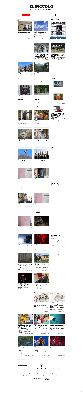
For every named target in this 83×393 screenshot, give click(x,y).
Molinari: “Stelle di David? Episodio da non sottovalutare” (25, 205)
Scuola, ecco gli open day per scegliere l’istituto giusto (40, 326)
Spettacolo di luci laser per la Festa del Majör (57, 348)
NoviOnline (37, 375)
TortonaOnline (53, 375)
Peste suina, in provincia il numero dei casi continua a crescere (56, 305)
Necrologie (58, 15)
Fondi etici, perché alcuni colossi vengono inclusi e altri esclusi (57, 172)
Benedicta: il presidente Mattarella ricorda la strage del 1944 (25, 75)
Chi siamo (30, 373)
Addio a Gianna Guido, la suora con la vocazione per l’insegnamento (41, 286)
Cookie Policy (52, 373)
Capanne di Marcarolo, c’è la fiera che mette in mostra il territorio (57, 55)
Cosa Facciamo (34, 373)
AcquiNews (40, 375)
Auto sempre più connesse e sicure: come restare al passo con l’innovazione (58, 247)
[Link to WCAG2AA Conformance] (45, 379)
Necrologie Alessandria (44, 373)
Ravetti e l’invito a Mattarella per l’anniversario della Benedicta (41, 98)
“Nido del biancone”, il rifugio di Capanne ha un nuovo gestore (41, 265)
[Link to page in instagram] (46, 369)
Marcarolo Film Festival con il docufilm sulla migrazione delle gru (25, 266)
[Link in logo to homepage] (41, 6)
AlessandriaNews (32, 375)
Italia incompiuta (54, 183)
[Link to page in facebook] (37, 369)
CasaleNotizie (45, 375)
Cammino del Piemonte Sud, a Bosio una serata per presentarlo (24, 349)
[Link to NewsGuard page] (38, 379)
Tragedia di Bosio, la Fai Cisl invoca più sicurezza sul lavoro (24, 33)
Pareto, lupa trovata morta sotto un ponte (40, 228)
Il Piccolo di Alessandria (26, 375)
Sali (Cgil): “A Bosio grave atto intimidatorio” (25, 180)
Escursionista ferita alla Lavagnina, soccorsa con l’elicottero (23, 162)
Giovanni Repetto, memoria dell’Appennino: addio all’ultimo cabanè (40, 142)
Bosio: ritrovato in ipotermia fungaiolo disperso (24, 122)
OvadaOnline (49, 375)
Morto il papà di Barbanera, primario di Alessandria (56, 102)
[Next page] (25, 359)
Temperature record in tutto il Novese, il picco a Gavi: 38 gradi (25, 246)
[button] (57, 5)
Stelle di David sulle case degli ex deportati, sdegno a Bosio (25, 228)
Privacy (49, 373)
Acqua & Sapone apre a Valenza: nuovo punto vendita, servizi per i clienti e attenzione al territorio (58, 255)
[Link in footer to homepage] (41, 365)
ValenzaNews (58, 375)
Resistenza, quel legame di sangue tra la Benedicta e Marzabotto (24, 142)
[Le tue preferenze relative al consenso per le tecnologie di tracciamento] (81, 391)
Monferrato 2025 (26, 15)
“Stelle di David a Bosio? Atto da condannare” (41, 205)
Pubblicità (38, 373)
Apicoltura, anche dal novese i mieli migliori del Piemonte (25, 326)
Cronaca (36, 15)
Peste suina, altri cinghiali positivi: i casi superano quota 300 (41, 305)
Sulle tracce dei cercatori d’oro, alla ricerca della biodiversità (41, 246)
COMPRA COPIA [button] (57, 38)
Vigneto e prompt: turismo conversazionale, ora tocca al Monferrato (57, 158)
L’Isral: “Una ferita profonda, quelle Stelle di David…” (41, 180)
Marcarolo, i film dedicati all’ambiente (40, 122)
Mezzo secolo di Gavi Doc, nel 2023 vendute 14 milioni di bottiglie (41, 162)
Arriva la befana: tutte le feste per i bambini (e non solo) (57, 326)
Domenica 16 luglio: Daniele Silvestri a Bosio (24, 285)
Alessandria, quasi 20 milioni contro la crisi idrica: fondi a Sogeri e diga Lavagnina (41, 55)
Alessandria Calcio (45, 15)
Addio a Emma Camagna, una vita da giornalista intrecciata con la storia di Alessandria (57, 114)
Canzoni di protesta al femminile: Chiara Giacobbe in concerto (41, 349)
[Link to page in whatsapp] (41, 369)
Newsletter (52, 15)
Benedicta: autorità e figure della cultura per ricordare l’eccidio (40, 75)
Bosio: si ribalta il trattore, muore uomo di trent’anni (40, 33)
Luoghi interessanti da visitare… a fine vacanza (58, 89)
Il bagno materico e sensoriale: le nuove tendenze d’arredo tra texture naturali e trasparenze (58, 240)
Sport (40, 15)
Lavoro (31, 15)
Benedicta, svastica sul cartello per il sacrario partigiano (23, 98)
